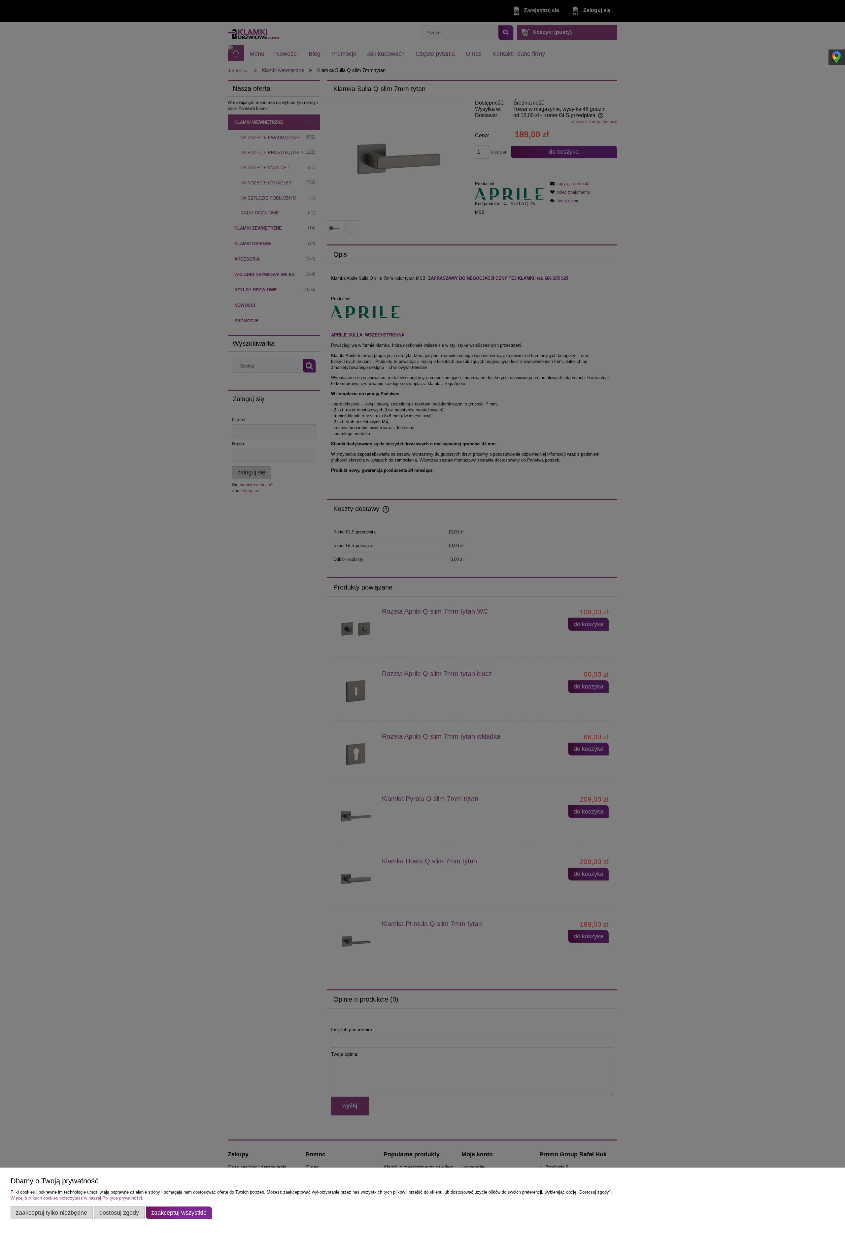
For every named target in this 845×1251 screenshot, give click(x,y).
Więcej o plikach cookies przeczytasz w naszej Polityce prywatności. (77, 1198)
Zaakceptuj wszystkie (179, 1212)
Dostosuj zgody (119, 1212)
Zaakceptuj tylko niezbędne (51, 1212)
